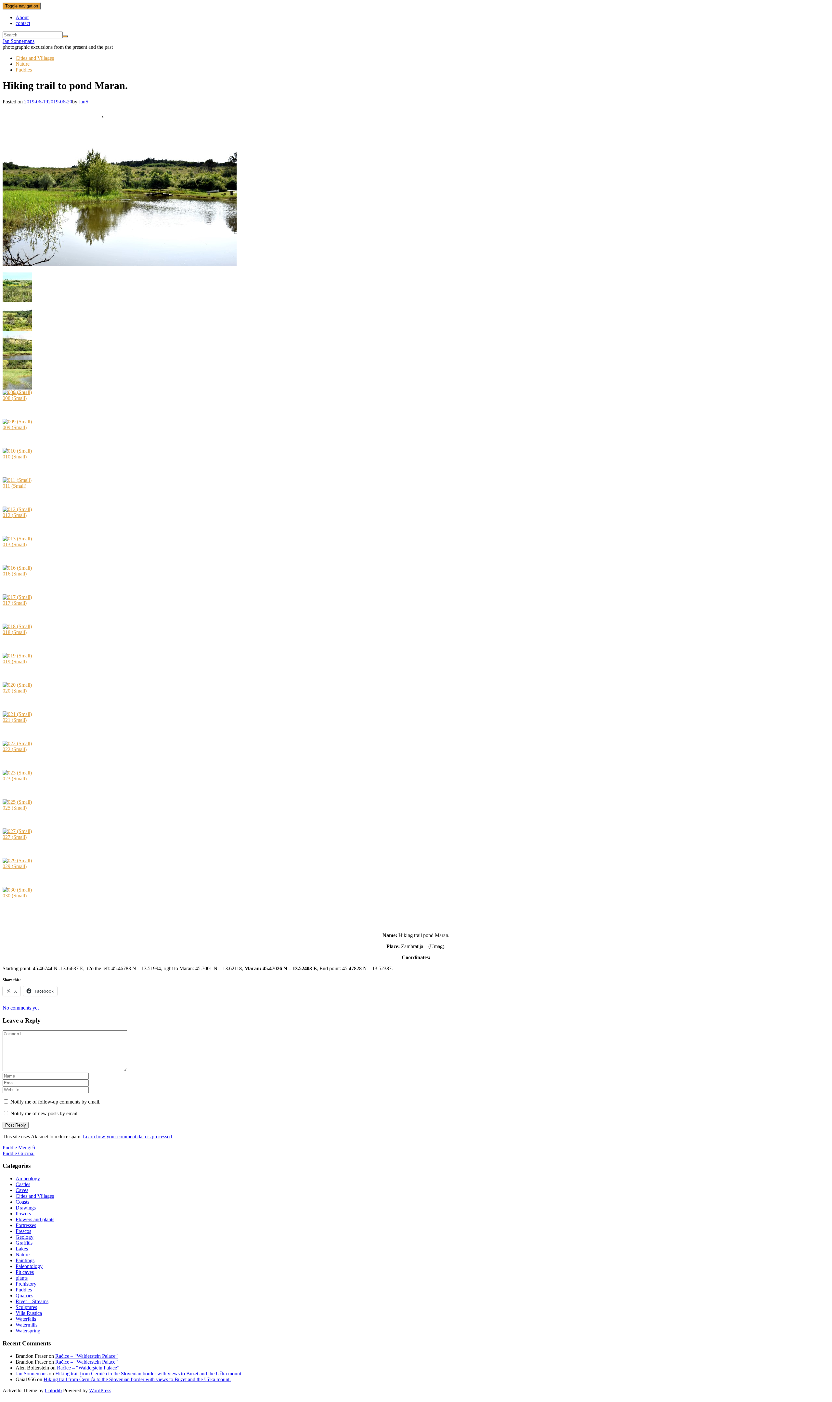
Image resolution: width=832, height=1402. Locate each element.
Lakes (22, 1248)
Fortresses (26, 1225)
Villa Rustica (29, 1313)
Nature (23, 64)
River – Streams (32, 1301)
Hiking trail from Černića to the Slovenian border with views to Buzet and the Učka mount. (148, 1373)
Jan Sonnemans (18, 41)
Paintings (25, 1260)
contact (23, 23)
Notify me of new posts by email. (44, 1113)
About (22, 17)
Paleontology (29, 1266)
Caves (22, 1190)
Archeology (28, 1178)
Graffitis (24, 1243)
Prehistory (26, 1284)
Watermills (26, 1325)
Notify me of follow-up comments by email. (55, 1101)
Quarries (24, 1295)
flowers (23, 1213)
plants (22, 1278)
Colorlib (53, 1390)
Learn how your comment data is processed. (128, 1136)
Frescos (23, 1231)
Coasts (22, 1202)
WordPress (100, 1390)
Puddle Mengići (19, 1147)
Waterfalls (26, 1319)
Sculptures (26, 1307)
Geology (24, 1237)
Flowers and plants (35, 1219)
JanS (83, 101)
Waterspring (28, 1330)
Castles (23, 1184)
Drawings (26, 1207)
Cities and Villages (35, 58)
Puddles (24, 70)
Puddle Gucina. (18, 1153)
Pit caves (25, 1272)
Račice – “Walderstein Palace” (86, 1356)
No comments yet (21, 1008)
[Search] (65, 36)
